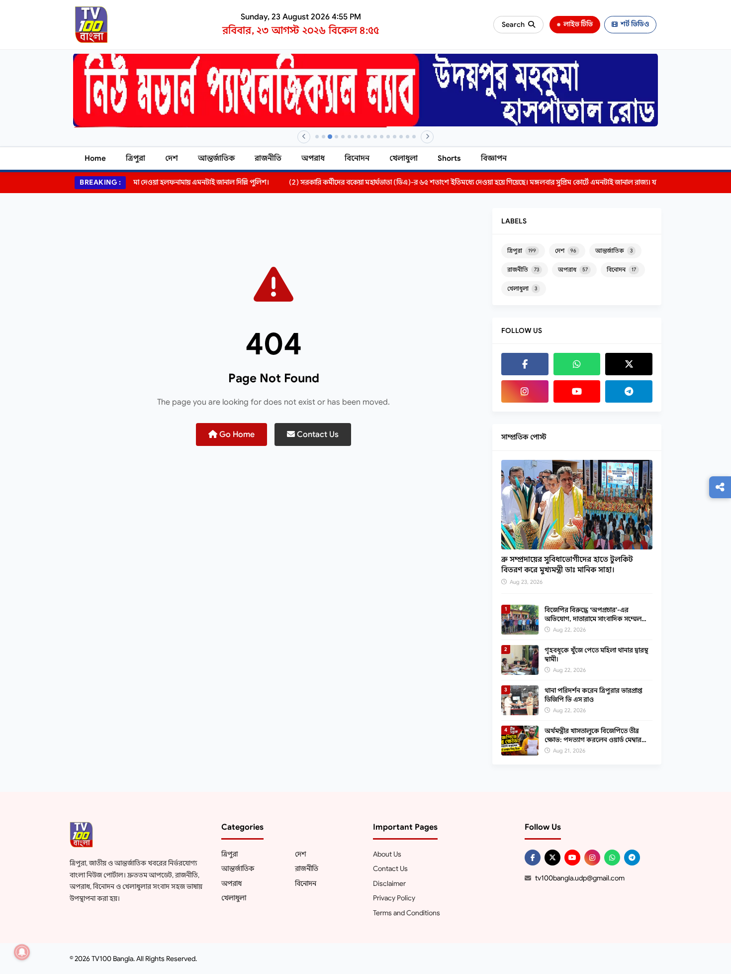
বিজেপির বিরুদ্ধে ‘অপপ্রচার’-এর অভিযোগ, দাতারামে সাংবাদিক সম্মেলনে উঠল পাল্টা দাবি (596, 619)
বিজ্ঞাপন (494, 158)
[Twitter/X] (552, 858)
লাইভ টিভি (578, 24)
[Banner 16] (414, 136)
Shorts (449, 158)
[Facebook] (524, 364)
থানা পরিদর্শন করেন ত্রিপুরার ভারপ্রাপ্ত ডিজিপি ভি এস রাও (593, 695)
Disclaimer (389, 883)
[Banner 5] (343, 136)
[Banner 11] (381, 136)
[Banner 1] (317, 136)
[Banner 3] (330, 136)
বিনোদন (357, 158)
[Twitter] (628, 364)
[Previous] (303, 136)
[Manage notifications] (22, 952)
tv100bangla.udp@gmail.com (580, 877)
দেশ (171, 158)
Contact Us (317, 434)
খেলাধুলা (403, 158)
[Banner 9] (368, 136)
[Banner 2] (323, 136)
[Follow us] (720, 487)
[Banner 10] (375, 136)
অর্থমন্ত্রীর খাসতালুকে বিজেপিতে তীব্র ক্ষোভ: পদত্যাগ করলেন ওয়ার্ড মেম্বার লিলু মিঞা (593, 740)
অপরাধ (313, 158)
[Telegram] (628, 391)
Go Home (236, 434)
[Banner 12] (388, 136)
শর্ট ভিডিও (635, 24)
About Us (387, 854)
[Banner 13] (394, 136)
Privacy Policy (394, 897)
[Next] (427, 136)
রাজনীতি (268, 158)
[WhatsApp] (577, 364)
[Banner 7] (356, 136)
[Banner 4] (336, 136)
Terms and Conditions (406, 912)
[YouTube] (577, 391)
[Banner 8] (362, 136)
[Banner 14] (401, 136)
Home (95, 158)
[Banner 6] (349, 136)
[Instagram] (524, 391)
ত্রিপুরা (135, 158)
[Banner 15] (407, 136)
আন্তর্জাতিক (216, 158)
